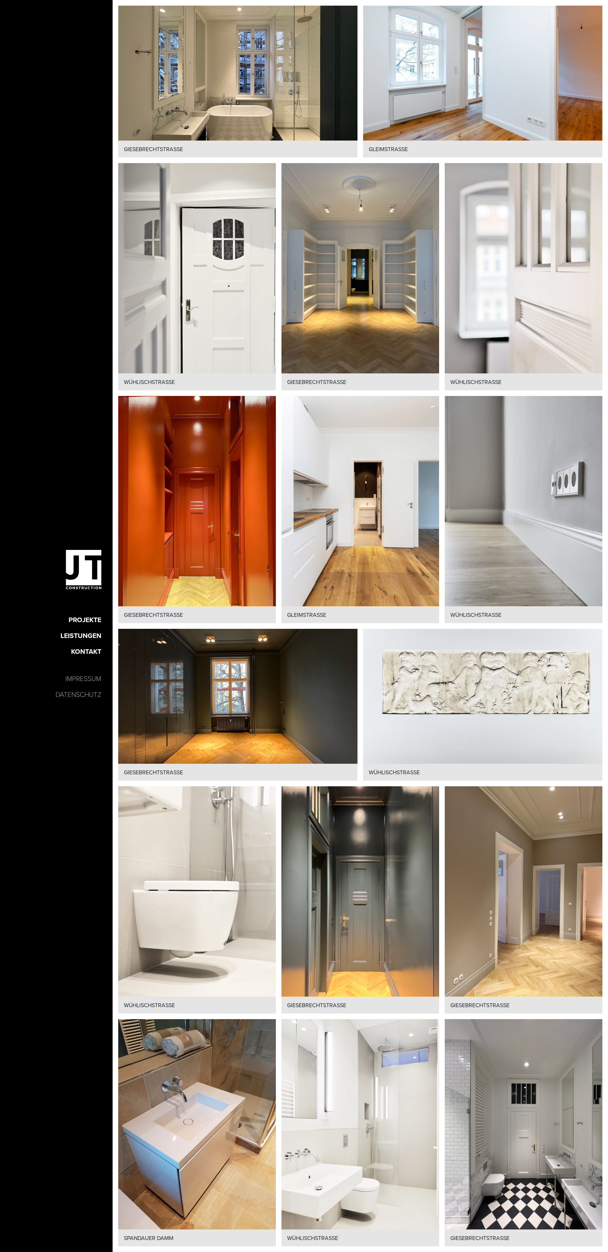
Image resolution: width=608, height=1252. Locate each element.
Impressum (83, 678)
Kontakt (86, 651)
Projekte (85, 620)
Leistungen (81, 635)
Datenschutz (78, 694)
